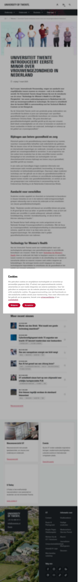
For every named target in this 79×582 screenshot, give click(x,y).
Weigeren (14, 305)
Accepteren (29, 305)
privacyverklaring (47, 297)
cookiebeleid (13, 300)
